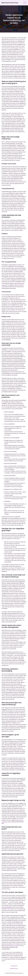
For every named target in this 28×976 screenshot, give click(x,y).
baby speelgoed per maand (12, 945)
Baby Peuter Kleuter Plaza (10, 3)
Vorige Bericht (14, 965)
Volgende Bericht (14, 968)
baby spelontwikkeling (7, 907)
